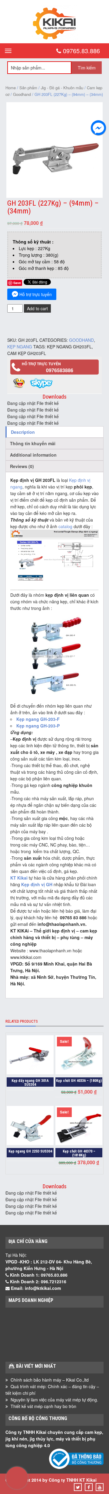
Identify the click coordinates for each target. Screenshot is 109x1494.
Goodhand (22, 94)
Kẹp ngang (19, 347)
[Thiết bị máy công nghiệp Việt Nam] (54, 38)
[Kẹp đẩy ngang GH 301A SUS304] (30, 1055)
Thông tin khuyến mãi (32, 443)
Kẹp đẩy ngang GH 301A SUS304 (30, 1083)
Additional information (33, 455)
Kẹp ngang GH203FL (69, 347)
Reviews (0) (22, 466)
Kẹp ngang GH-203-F (38, 719)
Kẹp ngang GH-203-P (38, 726)
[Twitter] (78, 1487)
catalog (65, 526)
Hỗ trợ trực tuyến (35, 294)
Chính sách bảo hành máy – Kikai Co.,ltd (50, 1380)
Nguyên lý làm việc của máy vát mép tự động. (54, 1400)
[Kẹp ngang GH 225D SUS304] (30, 1126)
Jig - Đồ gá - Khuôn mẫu (62, 87)
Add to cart (37, 308)
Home (10, 87)
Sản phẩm (28, 87)
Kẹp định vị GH (36, 884)
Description (23, 432)
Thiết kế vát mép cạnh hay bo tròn (43, 1406)
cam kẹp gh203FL (26, 353)
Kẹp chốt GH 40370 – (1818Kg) (79, 1153)
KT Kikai (19, 878)
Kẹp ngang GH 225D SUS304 (30, 1151)
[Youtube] (99, 1487)
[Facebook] (89, 1487)
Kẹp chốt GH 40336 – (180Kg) (79, 1081)
